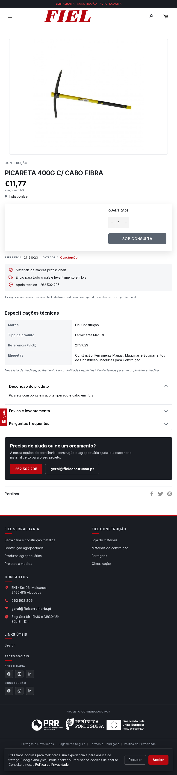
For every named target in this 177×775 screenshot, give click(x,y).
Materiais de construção (110, 548)
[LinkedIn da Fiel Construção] (30, 691)
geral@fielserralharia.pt (31, 609)
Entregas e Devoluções (37, 744)
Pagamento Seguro (72, 744)
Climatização (101, 564)
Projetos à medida (18, 564)
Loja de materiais (104, 540)
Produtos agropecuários (23, 556)
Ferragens (99, 556)
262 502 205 (26, 469)
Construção (16, 163)
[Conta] (151, 16)
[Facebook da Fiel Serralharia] (9, 674)
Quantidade (118, 210)
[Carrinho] (165, 16)
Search (10, 645)
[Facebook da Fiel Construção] (9, 691)
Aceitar (158, 760)
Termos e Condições (104, 744)
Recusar (135, 760)
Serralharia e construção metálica (30, 540)
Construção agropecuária (24, 548)
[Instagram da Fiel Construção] (19, 691)
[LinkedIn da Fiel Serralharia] (30, 674)
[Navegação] (10, 16)
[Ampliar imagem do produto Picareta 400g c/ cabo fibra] (88, 94)
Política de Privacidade (140, 744)
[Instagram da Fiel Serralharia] (19, 674)
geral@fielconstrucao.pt (72, 469)
